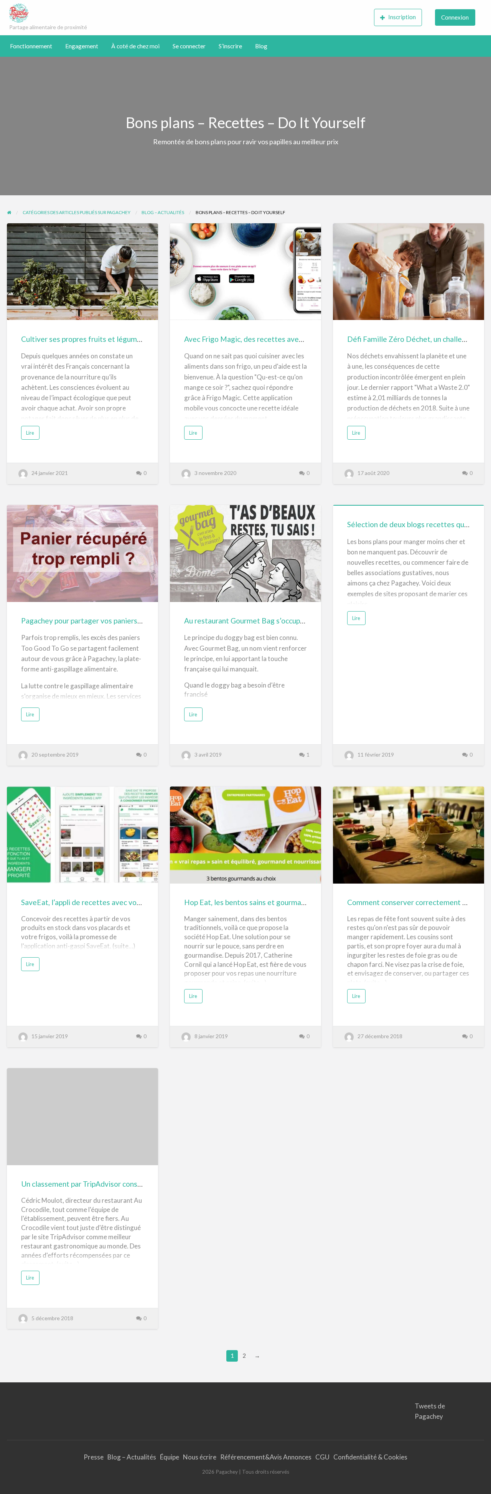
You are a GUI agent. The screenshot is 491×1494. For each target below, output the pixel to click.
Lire (32, 434)
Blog (261, 46)
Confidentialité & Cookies (370, 1457)
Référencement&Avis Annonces (265, 1457)
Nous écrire (199, 1457)
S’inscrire (230, 46)
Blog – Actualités (131, 1457)
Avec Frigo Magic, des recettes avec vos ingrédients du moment (288, 339)
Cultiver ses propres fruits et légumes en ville (95, 339)
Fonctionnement (31, 46)
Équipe (169, 1457)
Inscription (402, 16)
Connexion (455, 17)
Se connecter (189, 46)
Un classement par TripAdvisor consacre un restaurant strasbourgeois (134, 1183)
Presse (94, 1457)
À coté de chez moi (135, 46)
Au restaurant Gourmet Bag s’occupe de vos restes (267, 620)
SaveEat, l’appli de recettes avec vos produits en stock (109, 902)
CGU (322, 1457)
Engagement (81, 46)
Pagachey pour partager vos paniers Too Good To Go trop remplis (127, 620)
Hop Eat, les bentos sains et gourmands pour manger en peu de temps (297, 902)
